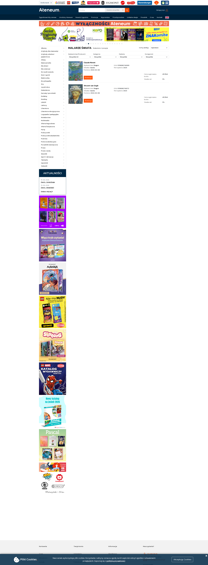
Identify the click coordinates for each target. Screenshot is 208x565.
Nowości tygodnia (82, 17)
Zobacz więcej (46, 191)
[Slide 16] (122, 43)
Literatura (45, 108)
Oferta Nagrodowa (48, 123)
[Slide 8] (102, 43)
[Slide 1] (86, 43)
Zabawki (44, 166)
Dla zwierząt (45, 69)
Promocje (94, 17)
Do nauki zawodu (47, 72)
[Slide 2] (88, 43)
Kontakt (159, 17)
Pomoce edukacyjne (48, 142)
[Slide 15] (119, 43)
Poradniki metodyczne (49, 145)
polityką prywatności (115, 560)
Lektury (44, 105)
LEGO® (43, 102)
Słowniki (44, 154)
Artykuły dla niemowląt (49, 51)
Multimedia (45, 120)
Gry (42, 84)
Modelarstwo (46, 117)
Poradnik (144, 17)
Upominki (44, 163)
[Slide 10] (107, 43)
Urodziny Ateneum (66, 17)
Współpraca (112, 553)
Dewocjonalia (46, 63)
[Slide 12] (112, 43)
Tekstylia (44, 160)
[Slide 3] (91, 43)
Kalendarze (45, 90)
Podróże (44, 139)
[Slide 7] (100, 43)
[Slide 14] (117, 43)
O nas (152, 17)
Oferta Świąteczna (48, 126)
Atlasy (43, 60)
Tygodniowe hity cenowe (47, 17)
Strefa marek (44, 3)
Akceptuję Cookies (182, 559)
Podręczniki (45, 133)
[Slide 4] (93, 43)
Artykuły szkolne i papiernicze (47, 55)
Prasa (43, 148)
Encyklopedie (46, 81)
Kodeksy (44, 96)
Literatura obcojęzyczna (50, 111)
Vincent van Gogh (91, 85)
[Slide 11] (110, 43)
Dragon (96, 65)
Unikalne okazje (132, 17)
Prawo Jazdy (46, 151)
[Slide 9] (105, 43)
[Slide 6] (98, 43)
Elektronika (45, 78)
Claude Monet (89, 62)
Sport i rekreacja (47, 157)
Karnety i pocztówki (48, 93)
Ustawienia (78, 553)
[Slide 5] (95, 43)
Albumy (44, 48)
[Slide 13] (114, 43)
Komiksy (44, 99)
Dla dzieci (44, 66)
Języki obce (45, 87)
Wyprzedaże (105, 17)
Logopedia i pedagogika (49, 114)
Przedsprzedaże (118, 17)
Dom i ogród (45, 75)
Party (43, 129)
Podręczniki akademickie (50, 136)
